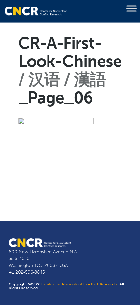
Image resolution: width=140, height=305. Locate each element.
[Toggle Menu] (131, 8)
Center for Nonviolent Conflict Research (79, 284)
